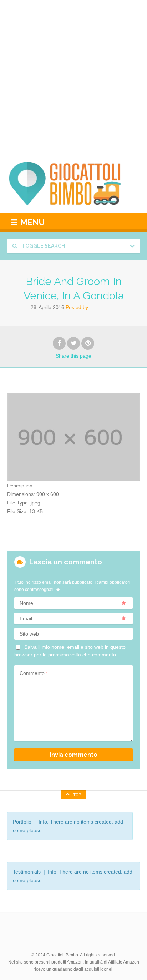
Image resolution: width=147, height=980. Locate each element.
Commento (34, 673)
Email (26, 618)
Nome (26, 603)
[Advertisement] (73, 77)
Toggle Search (43, 246)
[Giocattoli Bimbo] (73, 183)
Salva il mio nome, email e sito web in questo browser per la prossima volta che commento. (70, 650)
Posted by (77, 307)
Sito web (29, 634)
